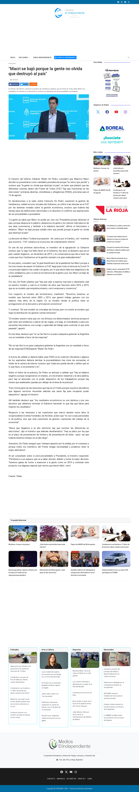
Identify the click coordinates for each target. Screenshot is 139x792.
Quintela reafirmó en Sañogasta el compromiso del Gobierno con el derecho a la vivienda (83, 572)
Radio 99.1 (82, 779)
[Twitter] (66, 772)
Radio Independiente (42, 57)
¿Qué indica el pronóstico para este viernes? (120, 170)
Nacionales (12, 63)
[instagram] (128, 2)
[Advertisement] (69, 38)
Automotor (71, 779)
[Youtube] (71, 772)
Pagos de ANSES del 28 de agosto (83, 544)
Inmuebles (61, 779)
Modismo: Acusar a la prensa (19, 544)
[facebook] (118, 2)
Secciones (23, 57)
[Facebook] (61, 772)
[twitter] (121, 2)
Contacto (51, 779)
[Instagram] (75, 772)
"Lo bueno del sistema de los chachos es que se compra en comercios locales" (117, 239)
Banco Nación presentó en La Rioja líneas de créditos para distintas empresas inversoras (118, 260)
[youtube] (125, 2)
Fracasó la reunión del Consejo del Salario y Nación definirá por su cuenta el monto (118, 250)
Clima (89, 779)
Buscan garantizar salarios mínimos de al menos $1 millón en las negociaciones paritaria (23, 572)
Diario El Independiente (66, 57)
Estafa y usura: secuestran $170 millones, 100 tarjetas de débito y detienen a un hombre (118, 271)
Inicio (12, 57)
